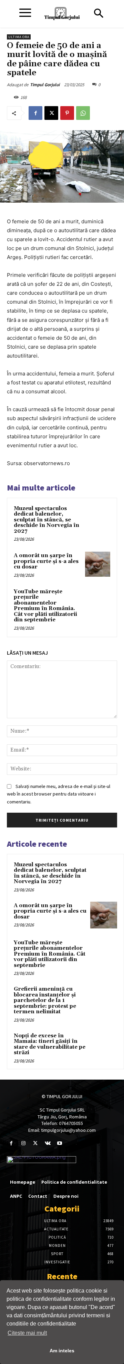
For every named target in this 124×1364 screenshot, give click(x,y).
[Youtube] (59, 1143)
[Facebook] (35, 113)
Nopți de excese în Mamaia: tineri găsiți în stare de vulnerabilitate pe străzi (49, 1044)
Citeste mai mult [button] (27, 1333)
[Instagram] (23, 1143)
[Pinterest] (67, 113)
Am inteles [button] (62, 1350)
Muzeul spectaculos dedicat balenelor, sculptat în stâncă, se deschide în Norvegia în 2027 (46, 519)
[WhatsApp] (83, 113)
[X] (51, 113)
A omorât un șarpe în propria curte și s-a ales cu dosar (46, 561)
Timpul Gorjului (45, 85)
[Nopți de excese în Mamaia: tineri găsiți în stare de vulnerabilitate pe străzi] (103, 1045)
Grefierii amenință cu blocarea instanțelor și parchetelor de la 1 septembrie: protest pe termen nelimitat (45, 1000)
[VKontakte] (47, 1143)
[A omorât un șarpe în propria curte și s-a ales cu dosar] (97, 564)
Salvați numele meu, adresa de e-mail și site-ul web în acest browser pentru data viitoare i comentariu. (58, 794)
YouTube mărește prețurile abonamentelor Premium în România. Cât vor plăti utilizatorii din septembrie (45, 605)
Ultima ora (18, 37)
